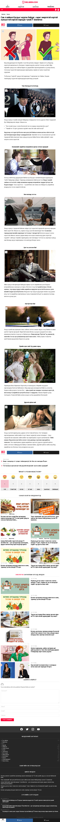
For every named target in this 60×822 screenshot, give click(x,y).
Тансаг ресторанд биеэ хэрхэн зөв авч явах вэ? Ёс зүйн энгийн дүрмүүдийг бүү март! (44, 566)
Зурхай (30, 745)
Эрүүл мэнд (11, 514)
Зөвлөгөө (41, 538)
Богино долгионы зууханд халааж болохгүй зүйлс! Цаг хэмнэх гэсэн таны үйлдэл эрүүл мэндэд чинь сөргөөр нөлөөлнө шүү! (45, 633)
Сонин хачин (30, 748)
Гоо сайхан (30, 740)
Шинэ (7, 7)
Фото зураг (30, 753)
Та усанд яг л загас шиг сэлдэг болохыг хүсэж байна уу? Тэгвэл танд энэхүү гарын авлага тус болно (30, 811)
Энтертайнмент (30, 759)
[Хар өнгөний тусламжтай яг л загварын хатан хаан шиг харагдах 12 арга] (15, 670)
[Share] (30, 103)
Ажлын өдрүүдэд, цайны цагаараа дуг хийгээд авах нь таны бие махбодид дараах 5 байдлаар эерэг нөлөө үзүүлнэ (45, 649)
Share (3, 31)
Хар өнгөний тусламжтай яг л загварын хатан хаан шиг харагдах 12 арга (43, 666)
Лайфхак (40, 514)
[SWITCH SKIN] (56, 9)
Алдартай (21, 7)
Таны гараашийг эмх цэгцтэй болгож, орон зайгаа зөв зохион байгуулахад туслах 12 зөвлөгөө (45, 518)
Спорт (30, 749)
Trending (50, 7)
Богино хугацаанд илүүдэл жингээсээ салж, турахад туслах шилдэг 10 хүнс (15, 566)
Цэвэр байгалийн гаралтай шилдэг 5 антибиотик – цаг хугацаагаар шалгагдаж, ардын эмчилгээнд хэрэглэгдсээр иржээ (14, 542)
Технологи (30, 751)
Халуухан (36, 7)
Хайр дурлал (30, 754)
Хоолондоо (30, 756)
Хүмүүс (30, 757)
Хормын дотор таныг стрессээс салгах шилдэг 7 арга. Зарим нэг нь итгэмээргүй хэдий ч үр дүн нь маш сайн (44, 542)
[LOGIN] (58, 9)
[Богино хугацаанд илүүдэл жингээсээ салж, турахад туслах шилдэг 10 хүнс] (15, 556)
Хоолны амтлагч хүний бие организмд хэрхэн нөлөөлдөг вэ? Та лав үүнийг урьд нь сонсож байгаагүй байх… (15, 518)
